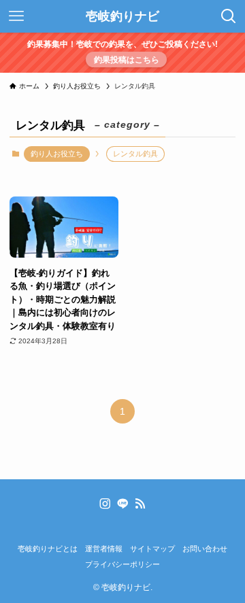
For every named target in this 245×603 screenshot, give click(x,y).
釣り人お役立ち (57, 154)
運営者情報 (103, 549)
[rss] (140, 504)
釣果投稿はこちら (126, 59)
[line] (122, 504)
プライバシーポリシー (122, 564)
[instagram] (105, 504)
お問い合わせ (204, 549)
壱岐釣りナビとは (48, 549)
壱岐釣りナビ (122, 16)
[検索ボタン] (228, 16)
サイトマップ (152, 549)
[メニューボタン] (16, 16)
